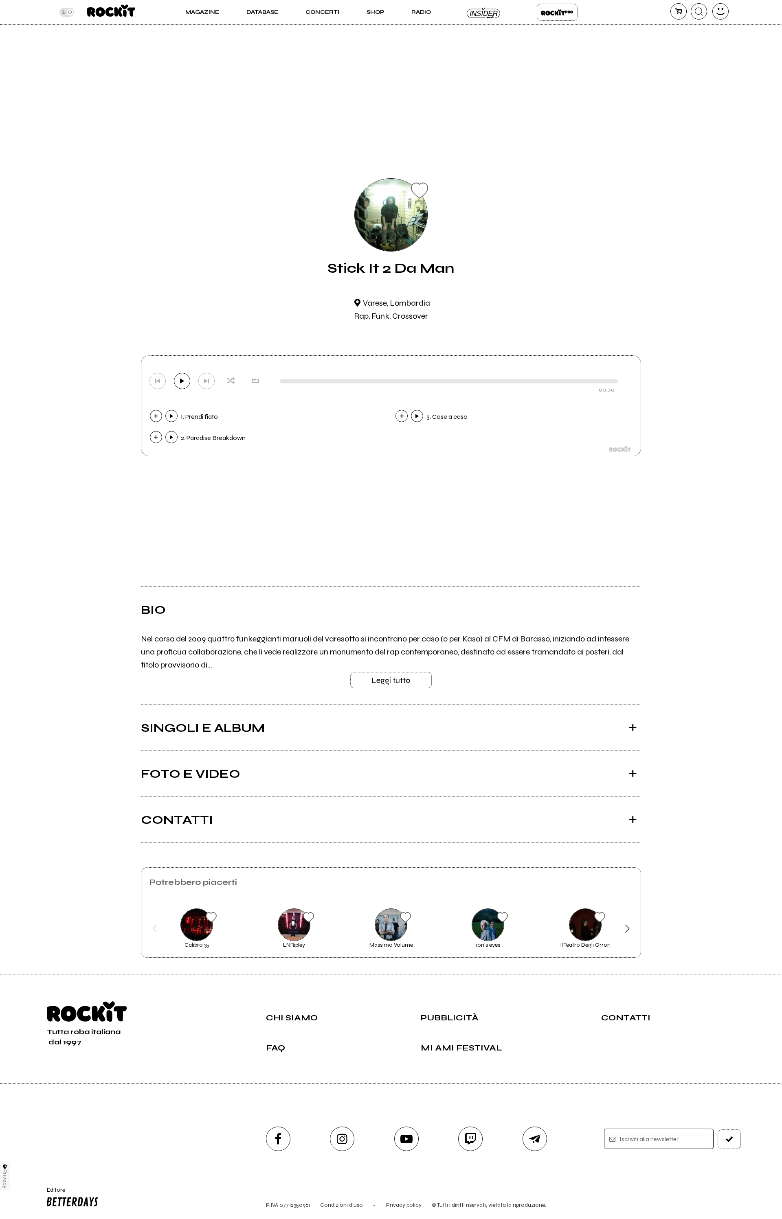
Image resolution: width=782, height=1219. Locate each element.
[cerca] (699, 11)
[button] (154, 929)
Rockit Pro (557, 12)
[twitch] (470, 1139)
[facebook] (278, 1139)
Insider (483, 12)
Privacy (5, 1178)
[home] (111, 12)
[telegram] (535, 1139)
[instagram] (342, 1139)
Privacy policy (404, 1204)
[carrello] (678, 11)
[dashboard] (720, 11)
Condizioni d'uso (341, 1204)
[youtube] (406, 1139)
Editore (52, 1193)
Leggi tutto (390, 680)
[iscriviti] (729, 1139)
